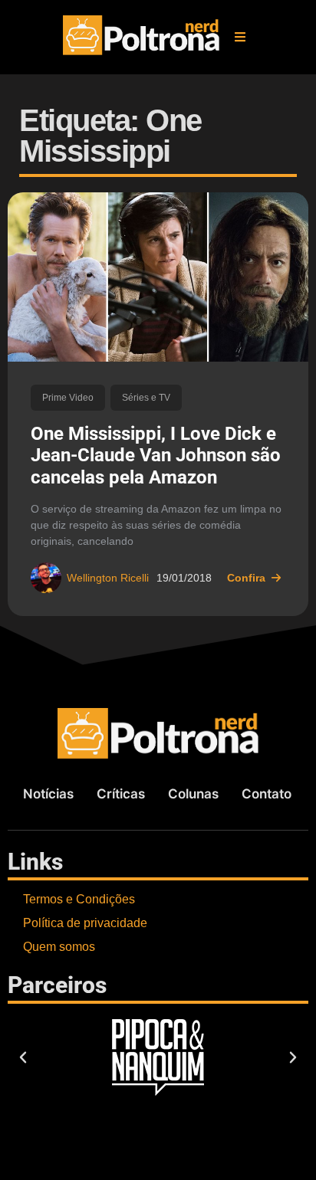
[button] (240, 37)
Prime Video (68, 397)
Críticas (121, 793)
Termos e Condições (79, 899)
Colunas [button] (193, 793)
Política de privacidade (85, 922)
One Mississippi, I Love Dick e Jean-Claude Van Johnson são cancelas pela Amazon (156, 456)
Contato (266, 793)
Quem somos (59, 946)
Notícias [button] (48, 793)
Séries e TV (146, 397)
